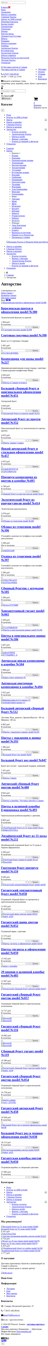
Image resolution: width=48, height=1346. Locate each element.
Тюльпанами (17, 163)
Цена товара (7, 293)
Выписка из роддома (21, 232)
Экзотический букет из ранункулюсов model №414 (20, 501)
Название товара (8, 295)
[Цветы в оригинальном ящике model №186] (24, 628)
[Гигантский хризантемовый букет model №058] (23, 885)
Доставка (42, 69)
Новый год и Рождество (23, 235)
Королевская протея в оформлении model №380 (19, 310)
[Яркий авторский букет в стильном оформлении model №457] (12, 443)
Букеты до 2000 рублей (16, 117)
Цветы (9, 120)
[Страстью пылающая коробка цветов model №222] (8, 1234)
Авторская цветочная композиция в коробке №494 (22, 685)
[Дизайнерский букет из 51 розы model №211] (24, 829)
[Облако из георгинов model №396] (17, 521)
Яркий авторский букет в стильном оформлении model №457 (22, 452)
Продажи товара (8, 298)
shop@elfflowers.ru (11, 1315)
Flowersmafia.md (24, 1331)
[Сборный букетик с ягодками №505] (24, 581)
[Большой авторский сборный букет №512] (24, 701)
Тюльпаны (6, 12)
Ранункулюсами (19, 165)
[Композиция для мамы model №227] (10, 353)
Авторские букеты (9, 48)
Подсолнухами (18, 182)
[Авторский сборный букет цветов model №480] (8, 778)
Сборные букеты (8, 17)
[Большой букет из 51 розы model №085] (19, 1226)
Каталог (7, 99)
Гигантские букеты (9, 53)
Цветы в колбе (18, 136)
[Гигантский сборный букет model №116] (24, 1019)
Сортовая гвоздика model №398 (24, 335)
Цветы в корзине (8, 43)
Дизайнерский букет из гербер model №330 (20, 1251)
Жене (14, 204)
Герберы (5, 46)
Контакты (42, 79)
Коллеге (15, 208)
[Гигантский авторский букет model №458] (24, 1101)
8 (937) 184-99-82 (11, 74)
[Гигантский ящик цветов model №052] (24, 915)
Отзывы (41, 74)
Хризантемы (7, 26)
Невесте (15, 213)
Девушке (16, 199)
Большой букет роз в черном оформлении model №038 (22, 1134)
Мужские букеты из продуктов (15, 58)
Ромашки (5, 41)
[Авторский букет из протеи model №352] (20, 413)
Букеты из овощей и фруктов (25, 141)
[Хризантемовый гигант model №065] (9, 605)
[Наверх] (2, 1343)
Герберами (16, 177)
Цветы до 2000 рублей (11, 19)
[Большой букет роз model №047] (16, 755)
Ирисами (16, 192)
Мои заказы (11, 1293)
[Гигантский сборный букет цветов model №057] (23, 989)
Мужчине (16, 206)
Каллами (16, 175)
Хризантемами (18, 167)
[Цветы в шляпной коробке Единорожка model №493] (22, 800)
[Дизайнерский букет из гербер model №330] (21, 1248)
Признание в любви (21, 237)
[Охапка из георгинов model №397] (7, 550)
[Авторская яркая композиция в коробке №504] (24, 653)
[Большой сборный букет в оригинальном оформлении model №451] (14, 382)
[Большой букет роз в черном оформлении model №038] (24, 1127)
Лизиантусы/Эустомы (11, 36)
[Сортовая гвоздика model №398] (16, 330)
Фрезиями (16, 187)
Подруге (15, 220)
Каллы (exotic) (7, 24)
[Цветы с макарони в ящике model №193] (20, 732)
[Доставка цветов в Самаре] (6, 1273)
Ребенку (15, 218)
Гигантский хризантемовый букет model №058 (21, 892)
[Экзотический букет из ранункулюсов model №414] (22, 494)
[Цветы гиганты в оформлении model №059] (21, 943)
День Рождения (19, 225)
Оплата (41, 72)
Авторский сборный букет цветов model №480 (20, 785)
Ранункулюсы (7, 34)
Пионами (16, 158)
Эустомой (16, 170)
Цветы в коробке (8, 14)
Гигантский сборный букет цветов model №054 (21, 1078)
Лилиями (16, 184)
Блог (40, 76)
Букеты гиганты (19, 132)
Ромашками (17, 180)
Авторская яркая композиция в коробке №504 (23, 662)
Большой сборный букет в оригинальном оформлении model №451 (21, 392)
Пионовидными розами (22, 160)
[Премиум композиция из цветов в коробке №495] (24, 470)
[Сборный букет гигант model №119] (24, 1044)
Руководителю (18, 216)
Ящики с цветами (20, 139)
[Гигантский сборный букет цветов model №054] (24, 1069)
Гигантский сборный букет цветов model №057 (21, 996)
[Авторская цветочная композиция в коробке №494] (13, 677)
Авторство (11, 129)
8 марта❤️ (6, 7)
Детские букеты (8, 60)
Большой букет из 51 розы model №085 (18, 1229)
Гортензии (6, 29)
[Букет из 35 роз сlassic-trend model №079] (20, 1241)
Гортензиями (17, 194)
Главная (10, 148)
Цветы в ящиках (8, 55)
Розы (3, 10)
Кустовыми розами (20, 172)
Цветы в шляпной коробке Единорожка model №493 (20, 808)
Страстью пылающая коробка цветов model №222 (23, 1236)
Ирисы (4, 38)
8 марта (15, 230)
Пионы (4, 31)
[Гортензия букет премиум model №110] (24, 861)
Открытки (5, 62)
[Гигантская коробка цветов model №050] (24, 1151)
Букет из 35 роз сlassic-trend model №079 (19, 1243)
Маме (14, 201)
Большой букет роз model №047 (24, 760)
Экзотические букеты (21, 134)
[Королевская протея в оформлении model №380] (23, 302)
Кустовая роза (7, 50)
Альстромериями (19, 189)
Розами (15, 155)
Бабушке (15, 211)
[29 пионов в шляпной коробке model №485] (9, 966)
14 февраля (17, 228)
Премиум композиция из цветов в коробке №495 (19, 478)
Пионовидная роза (9, 22)
